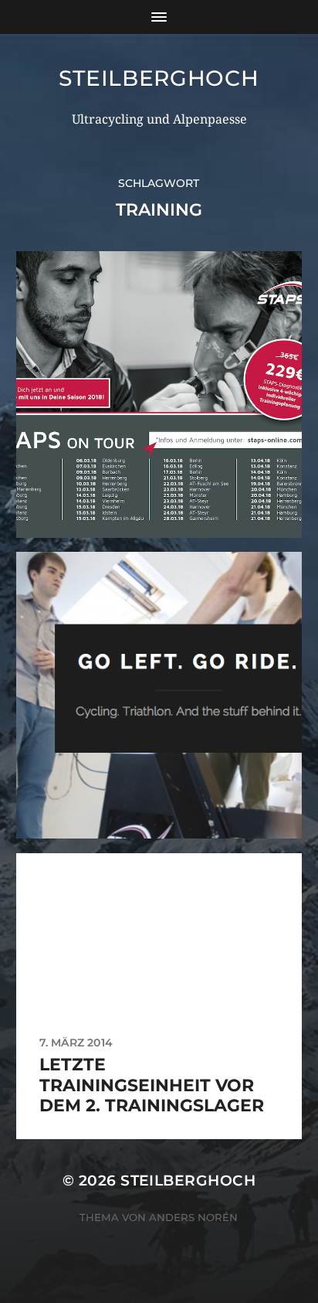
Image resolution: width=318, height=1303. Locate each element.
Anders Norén (193, 1217)
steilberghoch (159, 78)
